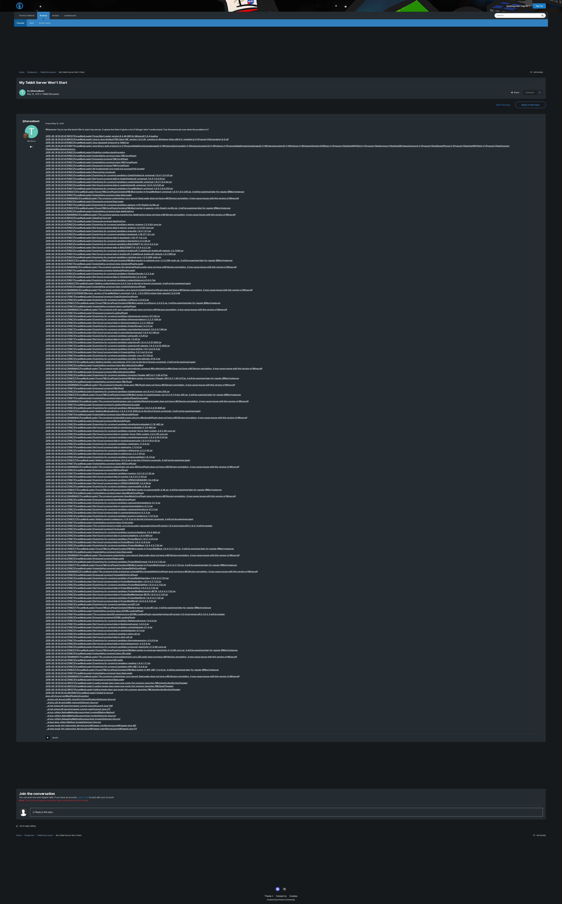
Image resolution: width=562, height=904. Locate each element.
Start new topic (503, 105)
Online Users (45, 23)
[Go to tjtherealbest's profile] (22, 92)
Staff (31, 23)
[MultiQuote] (48, 738)
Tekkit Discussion (50, 94)
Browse (43, 15)
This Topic (530, 15)
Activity (55, 15)
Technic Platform (27, 15)
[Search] (542, 15)
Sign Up (539, 6)
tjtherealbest (37, 91)
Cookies (293, 896)
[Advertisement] (281, 47)
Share (516, 92)
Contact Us (281, 896)
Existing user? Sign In (518, 6)
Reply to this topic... (44, 812)
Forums (20, 23)
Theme (268, 896)
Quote (55, 737)
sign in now (83, 797)
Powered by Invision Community (281, 900)
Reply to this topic (530, 105)
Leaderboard (70, 15)
